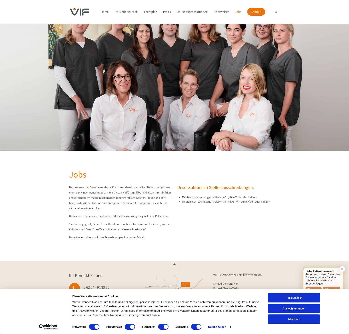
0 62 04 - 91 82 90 (96, 287)
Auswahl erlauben (293, 308)
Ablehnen (294, 319)
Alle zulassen (294, 297)
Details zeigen (217, 326)
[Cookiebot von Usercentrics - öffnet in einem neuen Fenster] (48, 327)
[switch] (130, 327)
